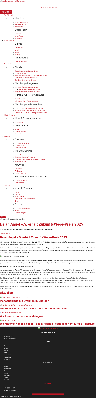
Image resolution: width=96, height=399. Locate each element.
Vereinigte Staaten (21, 61)
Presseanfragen (20, 131)
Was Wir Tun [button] (8, 64)
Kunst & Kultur (20, 99)
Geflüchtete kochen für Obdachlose (26, 78)
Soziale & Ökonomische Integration (26, 87)
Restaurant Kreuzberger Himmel (29, 89)
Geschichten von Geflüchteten (25, 199)
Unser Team (19, 36)
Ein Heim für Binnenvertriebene (25, 80)
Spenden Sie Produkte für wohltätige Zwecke (30, 159)
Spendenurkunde (21, 148)
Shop (17, 201)
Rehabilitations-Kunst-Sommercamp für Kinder (30, 110)
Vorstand (18, 34)
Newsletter (18, 134)
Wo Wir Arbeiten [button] (9, 40)
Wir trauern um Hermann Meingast (21, 316)
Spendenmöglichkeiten (22, 143)
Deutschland (19, 48)
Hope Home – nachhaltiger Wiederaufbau (29, 108)
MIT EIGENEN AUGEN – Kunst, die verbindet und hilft (33, 308)
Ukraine (17, 50)
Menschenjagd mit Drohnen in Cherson (24, 300)
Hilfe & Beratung (9, 115)
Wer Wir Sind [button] (8, 15)
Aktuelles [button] (7, 185)
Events (17, 194)
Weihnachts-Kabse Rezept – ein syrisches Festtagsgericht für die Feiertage (47, 323)
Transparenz (19, 26)
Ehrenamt (18, 169)
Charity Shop (19, 145)
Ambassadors (19, 38)
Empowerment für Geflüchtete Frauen (27, 91)
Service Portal (19, 122)
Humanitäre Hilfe (20, 73)
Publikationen (19, 196)
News (17, 192)
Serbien (17, 54)
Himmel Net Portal (21, 180)
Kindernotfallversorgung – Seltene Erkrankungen (31, 75)
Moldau (17, 52)
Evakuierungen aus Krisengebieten (26, 71)
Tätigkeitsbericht (20, 24)
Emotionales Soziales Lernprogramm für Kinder (30, 113)
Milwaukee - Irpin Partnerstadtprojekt (27, 101)
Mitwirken (7, 136)
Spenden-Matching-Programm (25, 157)
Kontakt (17, 129)
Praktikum (18, 171)
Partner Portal (19, 183)
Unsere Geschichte (21, 22)
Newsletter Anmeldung (22, 208)
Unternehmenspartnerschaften (25, 155)
